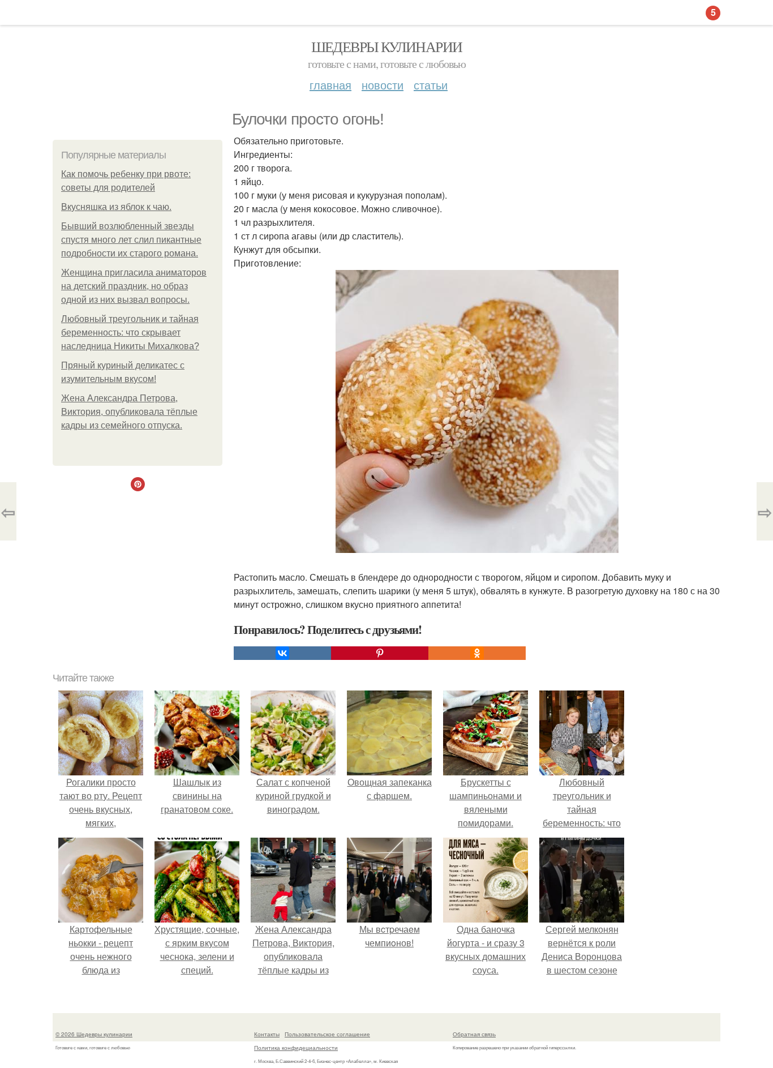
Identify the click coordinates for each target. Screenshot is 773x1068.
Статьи (431, 84)
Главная (330, 84)
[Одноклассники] (477, 653)
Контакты (267, 1034)
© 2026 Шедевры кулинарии (93, 1034)
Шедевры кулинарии (386, 46)
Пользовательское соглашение (327, 1034)
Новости (382, 84)
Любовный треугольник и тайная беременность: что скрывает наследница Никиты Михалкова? (130, 332)
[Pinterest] (379, 653)
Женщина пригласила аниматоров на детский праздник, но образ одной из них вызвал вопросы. (134, 286)
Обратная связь (474, 1034)
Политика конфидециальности (296, 1048)
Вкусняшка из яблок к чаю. (116, 207)
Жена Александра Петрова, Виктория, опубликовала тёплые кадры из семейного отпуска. (129, 411)
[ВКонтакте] (282, 653)
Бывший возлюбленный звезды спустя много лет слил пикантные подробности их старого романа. (131, 239)
